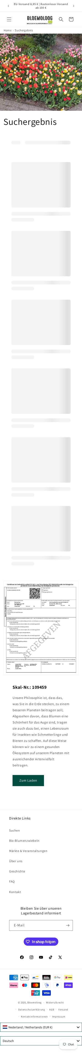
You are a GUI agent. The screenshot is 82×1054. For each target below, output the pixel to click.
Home (7, 30)
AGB (51, 1009)
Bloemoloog (34, 1002)
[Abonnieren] (68, 925)
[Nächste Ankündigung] (74, 6)
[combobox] (41, 1027)
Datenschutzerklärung (31, 1009)
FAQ (12, 881)
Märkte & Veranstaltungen (28, 851)
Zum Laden (28, 780)
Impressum (58, 1016)
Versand (63, 1009)
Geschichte (17, 871)
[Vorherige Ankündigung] (8, 6)
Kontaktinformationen (34, 1016)
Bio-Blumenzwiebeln (24, 841)
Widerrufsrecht (55, 1002)
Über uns (16, 861)
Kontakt (15, 892)
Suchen (14, 830)
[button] (9, 19)
